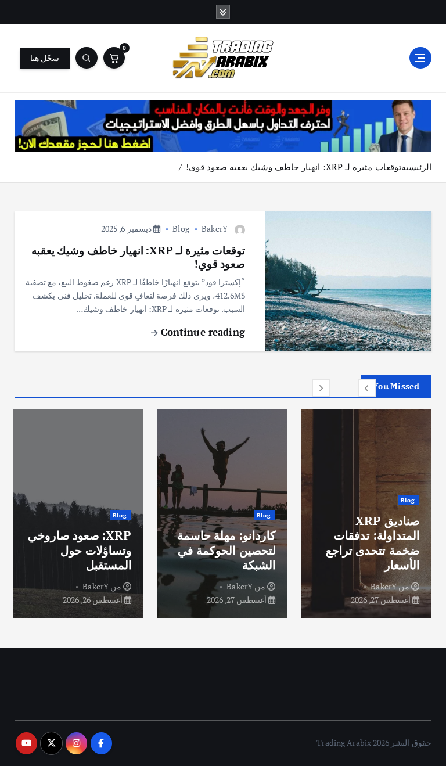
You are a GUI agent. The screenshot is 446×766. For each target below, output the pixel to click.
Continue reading (201, 332)
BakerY (215, 228)
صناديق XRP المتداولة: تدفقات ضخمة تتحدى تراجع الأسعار (372, 543)
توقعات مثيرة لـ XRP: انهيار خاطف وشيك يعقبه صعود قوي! (293, 166)
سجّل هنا (44, 58)
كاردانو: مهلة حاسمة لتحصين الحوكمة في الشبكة (226, 550)
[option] (366, 513)
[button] (367, 388)
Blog (180, 228)
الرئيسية (416, 166)
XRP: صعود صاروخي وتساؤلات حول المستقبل (80, 550)
